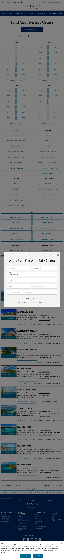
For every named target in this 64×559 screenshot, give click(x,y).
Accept (38, 556)
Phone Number (38, 284)
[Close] (58, 255)
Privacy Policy (46, 550)
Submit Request (32, 298)
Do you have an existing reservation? (18, 290)
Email (10, 284)
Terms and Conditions (40, 302)
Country (11, 272)
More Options (25, 556)
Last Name (37, 266)
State (10, 278)
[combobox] (32, 274)
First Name (11, 266)
